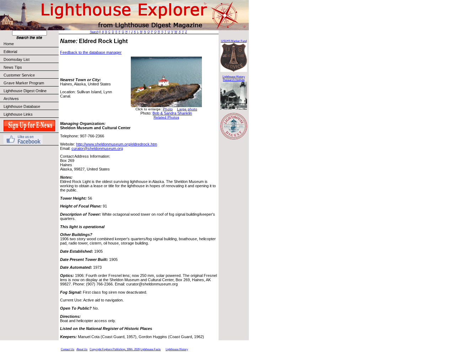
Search (94, 31)
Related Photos (166, 117)
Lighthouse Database (22, 106)
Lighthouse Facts (150, 349)
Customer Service (19, 75)
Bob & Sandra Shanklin (172, 113)
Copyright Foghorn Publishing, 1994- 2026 (115, 349)
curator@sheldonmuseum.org (97, 148)
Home (9, 44)
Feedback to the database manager (91, 52)
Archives (11, 98)
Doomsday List (17, 59)
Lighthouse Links (18, 114)
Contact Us (67, 349)
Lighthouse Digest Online (25, 91)
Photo (168, 109)
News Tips (13, 67)
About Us (81, 349)
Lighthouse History (177, 349)
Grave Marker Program (24, 83)
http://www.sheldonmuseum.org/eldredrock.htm (116, 144)
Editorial (10, 51)
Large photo (187, 109)
